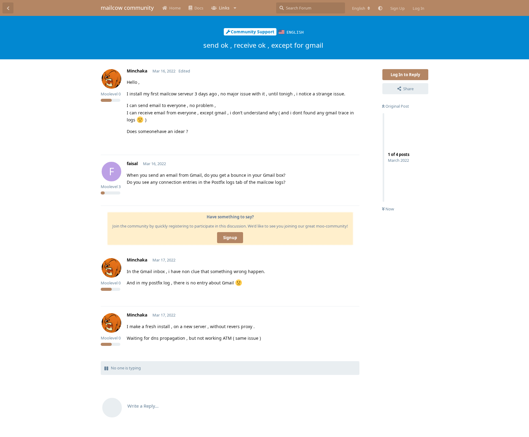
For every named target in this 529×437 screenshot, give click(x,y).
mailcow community (127, 7)
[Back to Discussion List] (7, 7)
